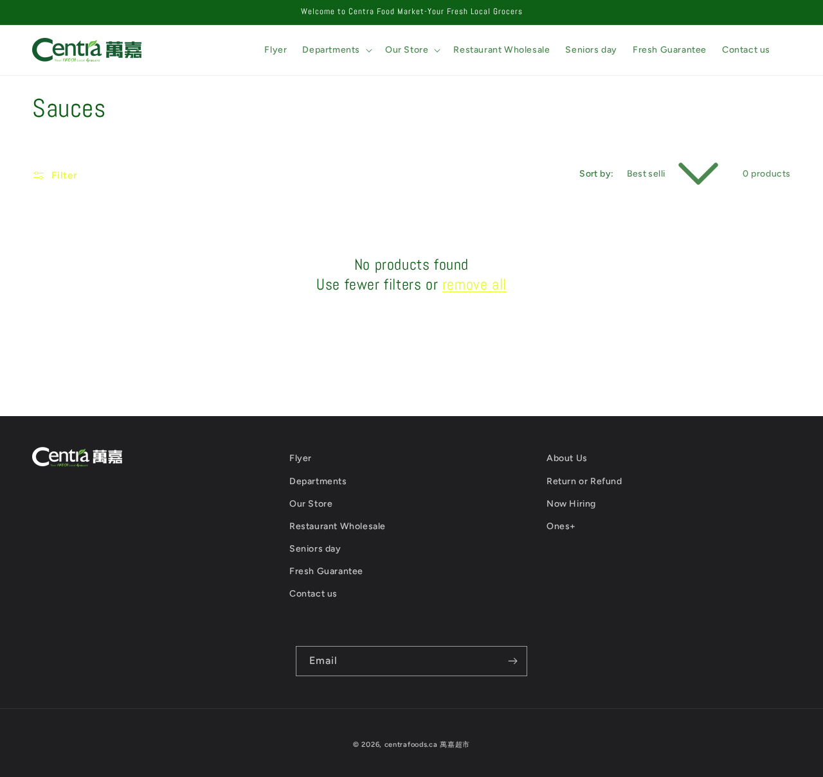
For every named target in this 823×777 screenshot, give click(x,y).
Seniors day (315, 548)
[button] (335, 50)
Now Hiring (571, 503)
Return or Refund (584, 481)
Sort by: (596, 173)
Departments (318, 481)
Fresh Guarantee (326, 571)
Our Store (310, 503)
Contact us (313, 593)
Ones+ (561, 526)
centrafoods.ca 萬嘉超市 (427, 744)
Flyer (300, 458)
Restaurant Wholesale (337, 526)
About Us (567, 458)
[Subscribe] (512, 661)
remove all (474, 284)
